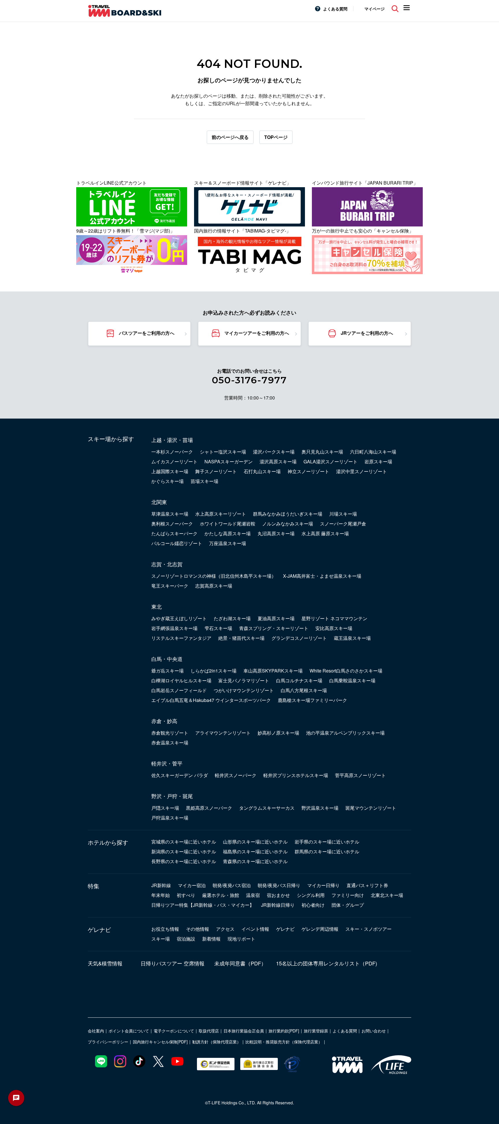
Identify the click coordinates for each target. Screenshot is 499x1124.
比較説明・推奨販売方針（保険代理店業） (283, 1042)
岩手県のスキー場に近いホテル (327, 841)
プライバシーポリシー (108, 1042)
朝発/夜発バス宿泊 (232, 885)
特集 (93, 886)
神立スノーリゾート (308, 471)
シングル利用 (311, 895)
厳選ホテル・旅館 (220, 895)
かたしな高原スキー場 (227, 533)
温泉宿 (253, 895)
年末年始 (160, 895)
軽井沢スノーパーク (235, 775)
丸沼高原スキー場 (276, 533)
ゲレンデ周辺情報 (319, 929)
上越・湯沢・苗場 (172, 439)
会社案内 (96, 1031)
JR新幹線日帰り (278, 905)
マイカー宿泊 (192, 885)
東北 (156, 606)
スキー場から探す (111, 439)
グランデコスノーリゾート (299, 638)
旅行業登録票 (316, 1031)
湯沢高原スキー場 (278, 461)
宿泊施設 (186, 938)
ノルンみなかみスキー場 (287, 523)
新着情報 (211, 938)
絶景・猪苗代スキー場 (241, 638)
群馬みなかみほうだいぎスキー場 (287, 513)
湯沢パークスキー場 (274, 451)
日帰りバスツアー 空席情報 (172, 963)
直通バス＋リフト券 (367, 885)
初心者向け (313, 905)
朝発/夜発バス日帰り (279, 885)
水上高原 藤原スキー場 (325, 533)
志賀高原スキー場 (213, 585)
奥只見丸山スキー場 (322, 451)
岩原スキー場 (378, 461)
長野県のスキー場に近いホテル (183, 861)
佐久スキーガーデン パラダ (179, 775)
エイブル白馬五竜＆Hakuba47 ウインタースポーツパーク (211, 700)
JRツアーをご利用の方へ (367, 333)
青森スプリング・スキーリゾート (273, 628)
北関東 (159, 502)
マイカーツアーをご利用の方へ (256, 333)
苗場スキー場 (204, 481)
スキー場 (160, 938)
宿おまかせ (278, 895)
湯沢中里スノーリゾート (361, 471)
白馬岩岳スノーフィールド (179, 690)
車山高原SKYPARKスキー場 (273, 670)
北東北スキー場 (387, 895)
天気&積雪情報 (105, 963)
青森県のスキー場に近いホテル (255, 861)
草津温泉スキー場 (169, 513)
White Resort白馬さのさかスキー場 (346, 670)
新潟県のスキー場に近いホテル (183, 851)
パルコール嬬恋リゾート (176, 543)
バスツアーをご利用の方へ (146, 333)
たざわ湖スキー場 (232, 618)
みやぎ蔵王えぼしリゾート (179, 618)
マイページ (374, 8)
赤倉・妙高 (164, 720)
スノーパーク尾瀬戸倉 (343, 523)
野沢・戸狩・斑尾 (172, 796)
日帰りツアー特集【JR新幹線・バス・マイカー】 (202, 905)
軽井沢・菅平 (167, 763)
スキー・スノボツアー (368, 929)
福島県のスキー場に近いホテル (255, 851)
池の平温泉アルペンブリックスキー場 (345, 732)
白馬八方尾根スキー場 (304, 690)
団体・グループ (348, 905)
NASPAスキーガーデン (228, 461)
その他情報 (197, 929)
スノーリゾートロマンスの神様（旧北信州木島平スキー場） (213, 576)
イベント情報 (255, 929)
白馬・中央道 (167, 658)
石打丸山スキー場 (262, 471)
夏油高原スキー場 (276, 618)
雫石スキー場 (218, 628)
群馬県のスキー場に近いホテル (327, 851)
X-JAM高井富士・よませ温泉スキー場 (322, 576)
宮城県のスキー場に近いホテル (183, 841)
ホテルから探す (108, 842)
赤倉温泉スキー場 (169, 742)
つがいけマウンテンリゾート (244, 690)
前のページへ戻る (230, 137)
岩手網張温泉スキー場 (174, 628)
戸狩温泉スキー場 (169, 817)
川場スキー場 (343, 513)
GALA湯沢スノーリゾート (331, 461)
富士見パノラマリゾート (243, 680)
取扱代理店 (209, 1031)
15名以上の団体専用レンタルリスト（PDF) (326, 963)
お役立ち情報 (165, 929)
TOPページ (276, 137)
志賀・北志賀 (167, 564)
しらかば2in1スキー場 (214, 670)
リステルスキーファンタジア (181, 638)
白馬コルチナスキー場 (299, 680)
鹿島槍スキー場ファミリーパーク (312, 700)
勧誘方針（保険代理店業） (216, 1042)
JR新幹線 (161, 885)
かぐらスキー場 (167, 481)
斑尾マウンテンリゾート (370, 808)
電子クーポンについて (174, 1031)
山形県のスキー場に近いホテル (255, 841)
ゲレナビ (99, 929)
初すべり (186, 895)
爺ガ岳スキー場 (167, 670)
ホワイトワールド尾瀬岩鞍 (227, 523)
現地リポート (241, 938)
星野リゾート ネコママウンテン (334, 618)
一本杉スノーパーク (172, 451)
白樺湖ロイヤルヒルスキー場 (181, 680)
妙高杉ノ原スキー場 (278, 732)
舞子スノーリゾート (216, 471)
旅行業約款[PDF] (284, 1031)
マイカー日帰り (323, 885)
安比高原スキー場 (333, 628)
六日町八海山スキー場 (373, 451)
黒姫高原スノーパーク (209, 808)
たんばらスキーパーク (174, 533)
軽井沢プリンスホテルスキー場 (295, 775)
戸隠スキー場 (165, 808)
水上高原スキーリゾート (220, 513)
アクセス (225, 929)
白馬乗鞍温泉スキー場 (352, 680)
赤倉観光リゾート (169, 732)
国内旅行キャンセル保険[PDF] (160, 1042)
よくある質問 (335, 8)
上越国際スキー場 (169, 471)
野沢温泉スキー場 (319, 808)
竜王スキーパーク (169, 585)
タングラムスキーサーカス (267, 808)
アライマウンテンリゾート (223, 732)
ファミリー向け (348, 895)
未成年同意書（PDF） (240, 963)
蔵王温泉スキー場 (352, 638)
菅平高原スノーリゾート (360, 775)
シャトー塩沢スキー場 (223, 451)
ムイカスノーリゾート (174, 461)
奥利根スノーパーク (172, 523)
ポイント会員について (129, 1031)
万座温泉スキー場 (227, 543)
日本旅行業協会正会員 (244, 1031)
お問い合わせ (374, 1031)
